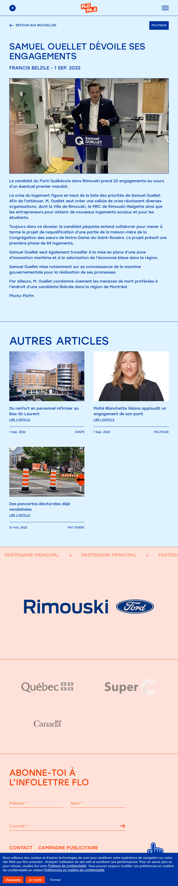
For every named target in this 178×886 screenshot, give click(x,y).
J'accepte (13, 880)
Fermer (55, 880)
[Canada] (47, 724)
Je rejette (35, 880)
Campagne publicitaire (68, 847)
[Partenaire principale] (89, 647)
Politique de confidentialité (67, 866)
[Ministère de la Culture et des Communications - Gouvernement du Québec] (47, 687)
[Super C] (130, 687)
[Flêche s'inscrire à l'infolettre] (122, 826)
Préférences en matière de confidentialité (74, 870)
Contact (20, 847)
